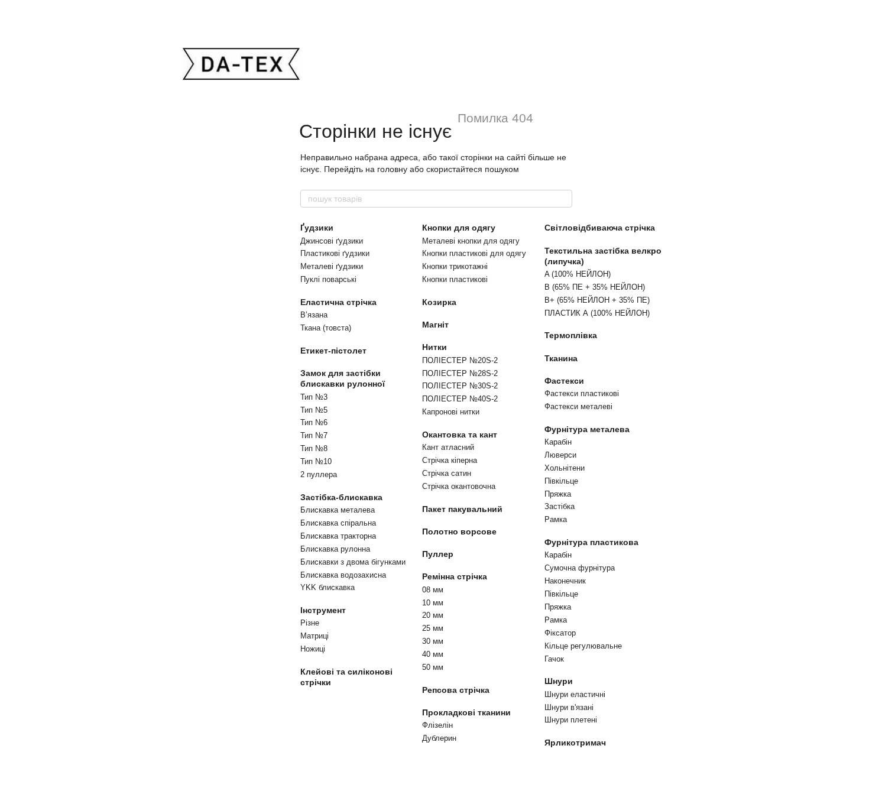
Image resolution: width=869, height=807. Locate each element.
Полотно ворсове (459, 531)
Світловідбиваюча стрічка (599, 227)
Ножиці (312, 648)
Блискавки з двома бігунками (353, 562)
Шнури (558, 681)
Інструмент (323, 610)
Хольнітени (564, 468)
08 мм (432, 589)
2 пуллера (318, 474)
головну (392, 169)
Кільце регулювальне (583, 645)
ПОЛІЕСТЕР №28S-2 (460, 373)
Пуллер (437, 554)
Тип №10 (316, 461)
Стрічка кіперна (449, 460)
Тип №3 (314, 397)
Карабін (558, 441)
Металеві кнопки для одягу (471, 240)
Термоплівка (570, 335)
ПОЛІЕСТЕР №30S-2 (460, 385)
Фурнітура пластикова (591, 542)
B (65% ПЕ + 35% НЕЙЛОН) (594, 287)
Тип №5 (314, 410)
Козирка (439, 302)
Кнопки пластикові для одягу (474, 253)
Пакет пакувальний (462, 509)
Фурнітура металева (587, 429)
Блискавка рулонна (335, 549)
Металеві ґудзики (331, 266)
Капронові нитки (450, 411)
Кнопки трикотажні (455, 266)
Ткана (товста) (325, 327)
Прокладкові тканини (466, 712)
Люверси (560, 455)
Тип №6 (314, 422)
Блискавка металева (337, 509)
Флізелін (437, 725)
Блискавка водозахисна (343, 575)
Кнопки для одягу (458, 227)
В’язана (314, 314)
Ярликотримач (575, 742)
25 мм (432, 628)
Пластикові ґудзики (334, 253)
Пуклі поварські (328, 279)
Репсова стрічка (455, 690)
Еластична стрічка (338, 302)
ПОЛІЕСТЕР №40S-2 (460, 398)
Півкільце (561, 481)
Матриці (314, 635)
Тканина (561, 358)
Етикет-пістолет (333, 350)
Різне (309, 622)
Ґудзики (316, 227)
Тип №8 (314, 448)
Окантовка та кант (459, 434)
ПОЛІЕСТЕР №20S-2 (460, 360)
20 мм (432, 615)
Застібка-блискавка (341, 497)
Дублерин (439, 738)
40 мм (432, 654)
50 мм (432, 667)
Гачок (554, 658)
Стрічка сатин (446, 473)
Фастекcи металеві (578, 406)
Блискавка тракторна (338, 535)
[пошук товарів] (562, 199)
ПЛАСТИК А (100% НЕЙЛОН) (597, 313)
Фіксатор (560, 632)
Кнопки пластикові (455, 279)
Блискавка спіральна (338, 522)
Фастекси (564, 380)
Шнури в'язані (569, 707)
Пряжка (557, 494)
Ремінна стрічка (454, 576)
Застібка (559, 506)
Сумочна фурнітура (579, 567)
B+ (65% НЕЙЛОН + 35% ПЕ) (597, 300)
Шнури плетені (570, 719)
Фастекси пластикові (581, 393)
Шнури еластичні (574, 694)
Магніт (435, 324)
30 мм (432, 641)
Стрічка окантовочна (458, 486)
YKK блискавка (327, 587)
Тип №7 (314, 435)
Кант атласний (448, 447)
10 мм (432, 602)
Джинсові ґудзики (331, 240)
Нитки (434, 347)
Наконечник (565, 580)
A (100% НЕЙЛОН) (577, 274)
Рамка (555, 519)
